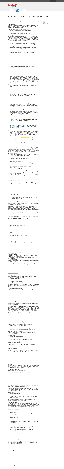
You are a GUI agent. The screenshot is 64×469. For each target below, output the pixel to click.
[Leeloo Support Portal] (12, 5)
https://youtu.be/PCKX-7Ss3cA (14, 127)
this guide (14, 303)
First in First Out (12, 308)
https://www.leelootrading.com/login (25, 126)
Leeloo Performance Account (14, 441)
